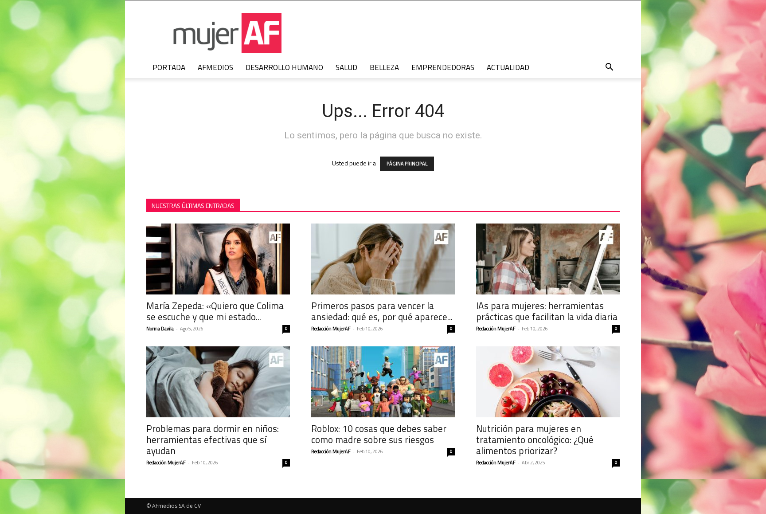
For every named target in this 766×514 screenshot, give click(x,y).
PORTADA (168, 67)
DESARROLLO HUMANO (284, 67)
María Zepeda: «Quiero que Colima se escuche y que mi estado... (215, 311)
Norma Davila (160, 328)
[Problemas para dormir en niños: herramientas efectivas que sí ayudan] (218, 381)
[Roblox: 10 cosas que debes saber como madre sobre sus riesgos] (383, 381)
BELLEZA (384, 67)
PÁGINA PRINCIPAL (407, 163)
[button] (609, 68)
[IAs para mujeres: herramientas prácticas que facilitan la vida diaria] (548, 259)
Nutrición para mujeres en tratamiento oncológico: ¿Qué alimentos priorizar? (535, 439)
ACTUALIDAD (508, 67)
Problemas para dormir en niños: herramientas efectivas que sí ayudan (212, 439)
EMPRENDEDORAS (442, 67)
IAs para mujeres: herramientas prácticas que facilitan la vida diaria (546, 311)
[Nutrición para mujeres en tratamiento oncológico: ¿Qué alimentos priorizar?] (548, 381)
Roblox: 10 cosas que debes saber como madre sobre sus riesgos (378, 434)
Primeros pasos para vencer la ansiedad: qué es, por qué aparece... (382, 311)
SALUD (346, 67)
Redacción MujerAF (331, 328)
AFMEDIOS (215, 67)
